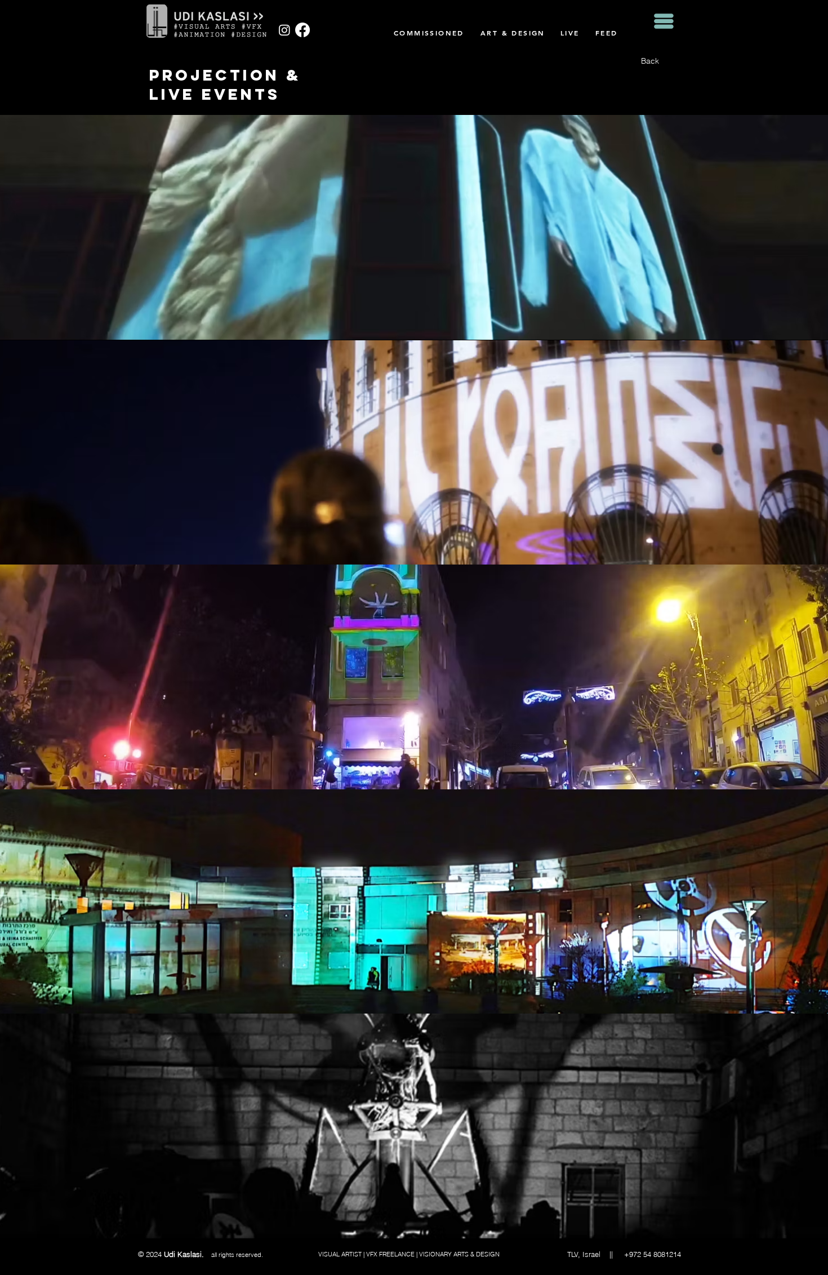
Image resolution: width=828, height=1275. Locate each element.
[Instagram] (284, 30)
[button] (664, 21)
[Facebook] (302, 30)
